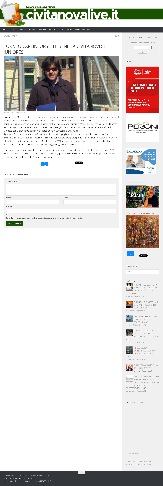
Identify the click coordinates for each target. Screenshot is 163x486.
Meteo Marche (132, 453)
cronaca (23, 30)
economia (42, 30)
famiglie (52, 30)
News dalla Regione (82, 30)
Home (4, 30)
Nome (9, 198)
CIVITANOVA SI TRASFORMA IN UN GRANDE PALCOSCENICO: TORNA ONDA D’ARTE (146, 305)
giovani (61, 30)
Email (66, 198)
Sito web (9, 206)
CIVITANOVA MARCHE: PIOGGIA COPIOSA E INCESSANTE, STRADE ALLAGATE (146, 319)
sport (69, 30)
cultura (32, 30)
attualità (12, 30)
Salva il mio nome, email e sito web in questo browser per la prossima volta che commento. (44, 218)
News (6, 36)
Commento (11, 181)
